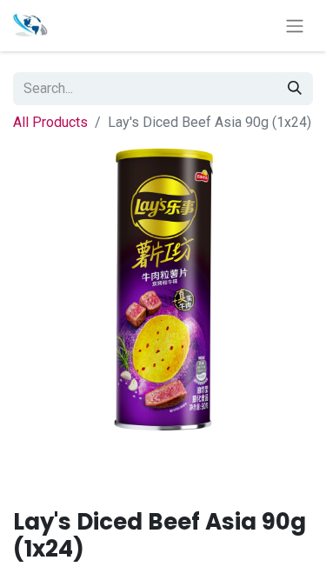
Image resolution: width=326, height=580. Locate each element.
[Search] (294, 88)
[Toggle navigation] (294, 25)
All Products (50, 122)
